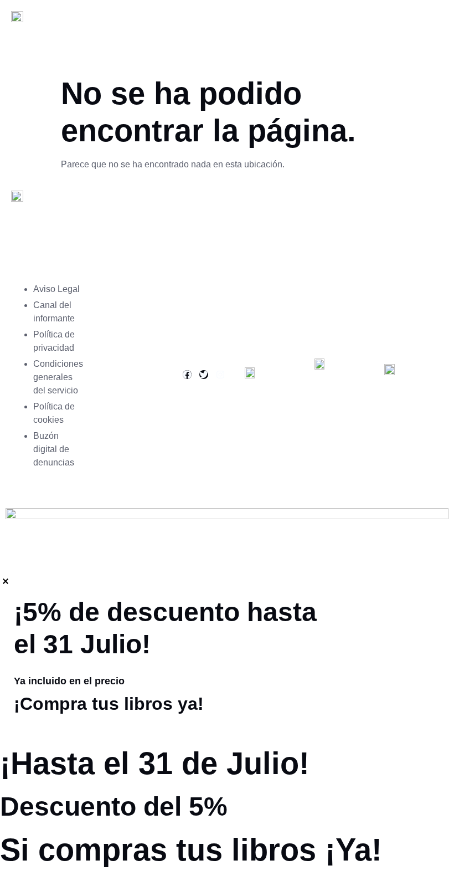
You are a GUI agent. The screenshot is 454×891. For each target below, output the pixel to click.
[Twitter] (203, 374)
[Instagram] (220, 374)
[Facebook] (187, 374)
